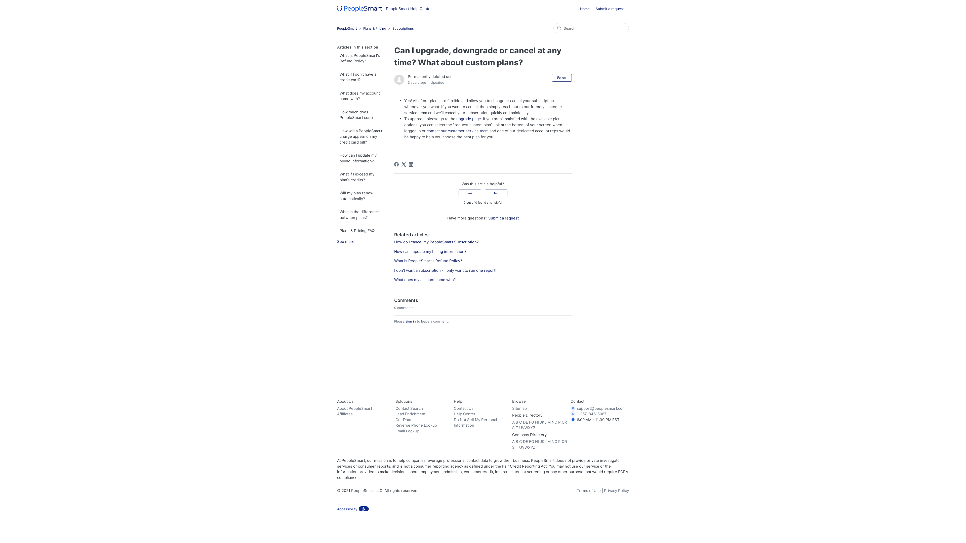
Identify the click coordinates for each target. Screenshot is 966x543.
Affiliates (345, 414)
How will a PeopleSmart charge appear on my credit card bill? (361, 136)
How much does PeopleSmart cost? (357, 115)
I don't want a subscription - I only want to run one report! (445, 270)
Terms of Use (589, 490)
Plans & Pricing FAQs (358, 230)
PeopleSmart (347, 28)
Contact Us (463, 408)
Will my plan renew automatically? (356, 196)
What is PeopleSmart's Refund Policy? (360, 58)
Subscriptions (403, 28)
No (496, 193)
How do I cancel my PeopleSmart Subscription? (436, 242)
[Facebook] (396, 164)
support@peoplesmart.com (601, 408)
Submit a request (610, 9)
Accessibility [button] (347, 509)
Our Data (403, 419)
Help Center (464, 414)
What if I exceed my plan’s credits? (357, 177)
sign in (411, 321)
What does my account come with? (360, 96)
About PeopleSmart (354, 408)
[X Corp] (403, 164)
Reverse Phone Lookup (416, 425)
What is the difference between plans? (359, 214)
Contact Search (409, 408)
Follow (562, 77)
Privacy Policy (616, 490)
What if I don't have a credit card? (358, 77)
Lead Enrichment (410, 414)
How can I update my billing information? (358, 158)
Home (585, 9)
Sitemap (519, 408)
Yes (469, 193)
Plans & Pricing (374, 28)
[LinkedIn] (411, 164)
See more (345, 241)
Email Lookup (407, 431)
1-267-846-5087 (592, 414)
